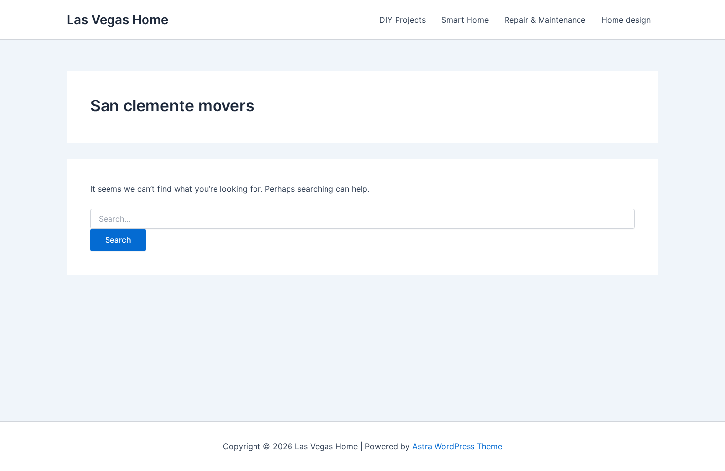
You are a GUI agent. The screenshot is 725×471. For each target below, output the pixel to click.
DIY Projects (402, 20)
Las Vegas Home (117, 19)
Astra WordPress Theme (457, 446)
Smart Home (465, 20)
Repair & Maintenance (545, 20)
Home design (626, 20)
